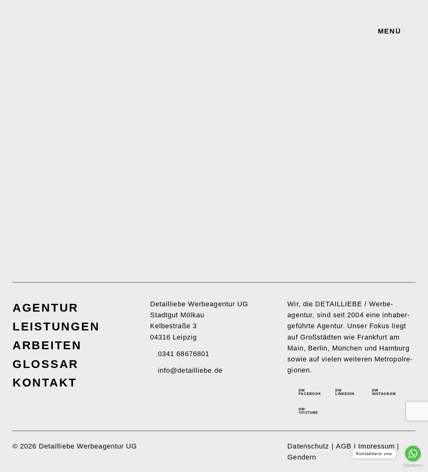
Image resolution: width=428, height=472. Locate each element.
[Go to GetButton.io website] (413, 466)
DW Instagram (382, 392)
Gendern (301, 457)
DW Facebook (309, 392)
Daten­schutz (308, 446)
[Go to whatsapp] (413, 453)
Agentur (46, 307)
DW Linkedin (344, 392)
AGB (344, 446)
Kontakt (45, 382)
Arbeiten (47, 345)
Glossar (46, 364)
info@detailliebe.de (190, 370)
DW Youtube (308, 410)
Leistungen (56, 326)
